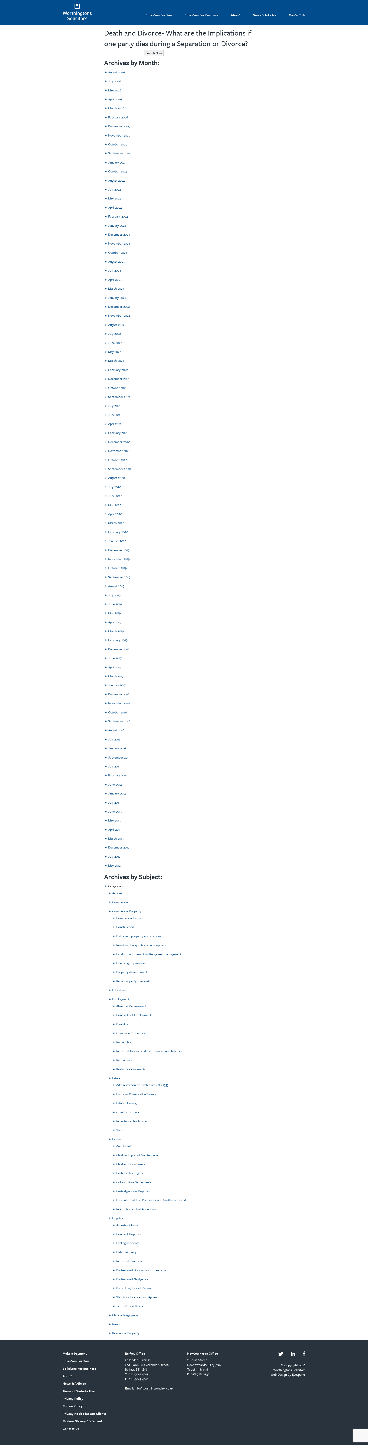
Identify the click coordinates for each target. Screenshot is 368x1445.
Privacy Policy (73, 1398)
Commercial (120, 902)
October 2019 (117, 567)
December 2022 (119, 306)
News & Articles (264, 15)
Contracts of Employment (133, 1014)
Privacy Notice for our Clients (84, 1413)
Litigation (118, 1218)
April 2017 (114, 667)
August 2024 (116, 180)
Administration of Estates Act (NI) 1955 (142, 1084)
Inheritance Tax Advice (131, 1121)
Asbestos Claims (127, 1225)
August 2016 (116, 730)
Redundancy (124, 1060)
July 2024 (114, 189)
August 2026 (116, 72)
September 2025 (119, 153)
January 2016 (117, 748)
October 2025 (117, 144)
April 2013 (114, 829)
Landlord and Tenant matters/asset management (148, 954)
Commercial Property (126, 911)
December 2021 (118, 378)
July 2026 (114, 81)
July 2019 (114, 595)
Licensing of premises (130, 963)
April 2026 (115, 99)
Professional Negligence (132, 1279)
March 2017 (116, 676)
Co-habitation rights (129, 1172)
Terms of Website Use (79, 1391)
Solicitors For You (159, 15)
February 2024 (118, 216)
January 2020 (117, 540)
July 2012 (114, 856)
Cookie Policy (73, 1406)
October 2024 (117, 171)
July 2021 (114, 405)
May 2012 (114, 865)
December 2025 (119, 126)
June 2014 (115, 784)
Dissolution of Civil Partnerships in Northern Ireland (151, 1199)
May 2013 (114, 820)
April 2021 (114, 423)
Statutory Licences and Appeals (137, 1297)
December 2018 (118, 649)
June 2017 (115, 658)
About (235, 15)
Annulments (124, 1145)
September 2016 (119, 721)
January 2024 (117, 225)
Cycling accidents (127, 1242)
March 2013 (116, 838)
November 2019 (119, 559)
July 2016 (114, 739)
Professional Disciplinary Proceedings (141, 1270)
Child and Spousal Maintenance (137, 1155)
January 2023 (117, 297)
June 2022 (115, 342)
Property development (131, 972)
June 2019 (115, 604)
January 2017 (117, 685)
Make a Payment (75, 1353)
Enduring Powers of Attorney (136, 1094)
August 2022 (116, 324)
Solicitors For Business (201, 15)
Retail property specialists (133, 981)
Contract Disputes (128, 1233)
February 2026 (118, 117)
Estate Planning (126, 1102)
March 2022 (116, 360)
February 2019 (118, 640)
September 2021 (119, 396)
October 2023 (117, 252)
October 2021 (117, 387)
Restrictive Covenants (130, 1069)
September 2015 (119, 757)
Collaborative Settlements (133, 1182)
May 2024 (114, 198)
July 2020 (114, 486)
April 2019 (114, 622)
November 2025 (119, 135)
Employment (120, 999)
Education (119, 990)
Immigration (124, 1041)
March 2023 (116, 288)
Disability (122, 1024)
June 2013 (115, 811)
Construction (125, 926)
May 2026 (114, 90)
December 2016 (118, 694)
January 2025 (117, 162)
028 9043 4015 (138, 1374)
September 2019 (119, 577)
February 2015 (117, 775)
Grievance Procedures (131, 1033)
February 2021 (117, 432)
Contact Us (297, 15)
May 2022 (114, 351)
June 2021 (115, 414)
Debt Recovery (126, 1252)
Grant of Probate (127, 1112)
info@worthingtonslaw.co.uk (154, 1388)
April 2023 (115, 279)
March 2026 (116, 108)
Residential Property (125, 1333)
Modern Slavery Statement (82, 1421)
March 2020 (116, 522)
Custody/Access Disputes (133, 1191)
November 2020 (119, 450)
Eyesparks (298, 1374)
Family (116, 1139)
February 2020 (118, 532)
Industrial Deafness (129, 1261)
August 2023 (116, 261)
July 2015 (114, 766)
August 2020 (116, 477)
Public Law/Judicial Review (133, 1288)
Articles (117, 893)
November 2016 (119, 703)
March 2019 (116, 631)
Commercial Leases (129, 917)
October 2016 (117, 712)
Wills (119, 1130)
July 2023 (114, 270)
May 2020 (114, 505)
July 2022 (114, 333)
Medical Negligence (125, 1315)
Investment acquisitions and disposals (141, 944)
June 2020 (115, 495)
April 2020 (115, 513)
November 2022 (119, 315)
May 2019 (114, 613)
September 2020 (119, 468)
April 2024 (115, 207)
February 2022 (118, 369)
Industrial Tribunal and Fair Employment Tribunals (149, 1051)
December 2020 (119, 441)
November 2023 (119, 243)
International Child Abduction (136, 1209)
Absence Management (131, 1006)
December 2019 (118, 550)
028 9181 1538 (200, 1369)
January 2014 (117, 793)
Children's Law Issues (130, 1164)
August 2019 (116, 586)
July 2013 (114, 802)
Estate (116, 1078)
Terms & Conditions (129, 1306)
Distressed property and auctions (138, 936)
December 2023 (119, 234)
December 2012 (118, 847)
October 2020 (117, 459)
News (116, 1324)
